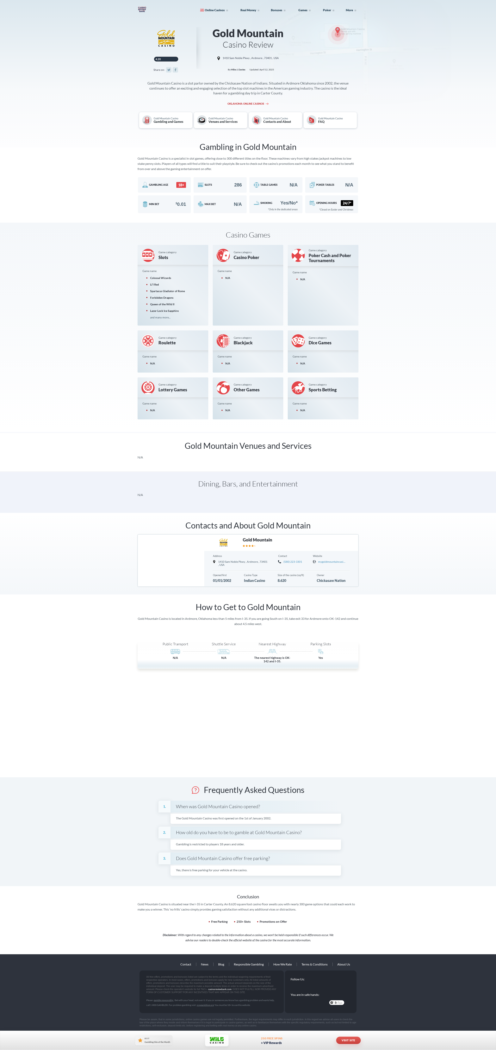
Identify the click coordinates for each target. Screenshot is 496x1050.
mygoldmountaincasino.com (332, 561)
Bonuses (276, 10)
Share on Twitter (168, 70)
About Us (343, 964)
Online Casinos (215, 10)
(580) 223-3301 (292, 561)
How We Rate (282, 964)
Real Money (248, 10)
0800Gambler (318, 1002)
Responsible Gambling (249, 964)
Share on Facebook (175, 70)
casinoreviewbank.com (154, 9)
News (204, 964)
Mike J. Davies (238, 69)
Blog (221, 964)
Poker (327, 10)
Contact (185, 964)
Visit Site (348, 1040)
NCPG (299, 1002)
